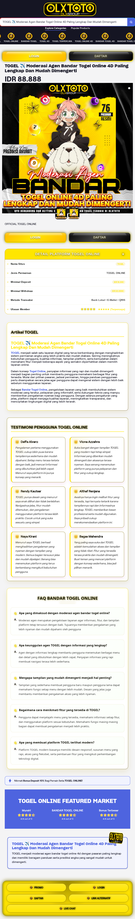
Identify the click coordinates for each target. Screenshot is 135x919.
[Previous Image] (5, 148)
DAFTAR (101, 56)
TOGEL (15, 352)
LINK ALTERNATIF (101, 897)
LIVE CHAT (70, 907)
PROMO (38, 887)
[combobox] (63, 22)
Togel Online (38, 371)
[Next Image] (130, 148)
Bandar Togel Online (34, 389)
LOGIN (34, 56)
